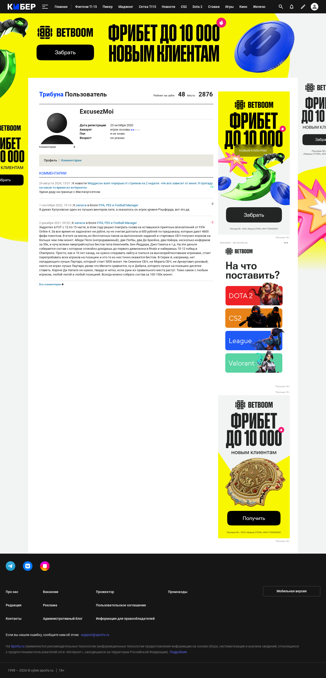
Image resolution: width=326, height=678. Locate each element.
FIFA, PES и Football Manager (118, 205)
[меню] (45, 7)
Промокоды (177, 592)
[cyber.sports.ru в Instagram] (46, 567)
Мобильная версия (292, 591)
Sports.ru (18, 646)
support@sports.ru (95, 635)
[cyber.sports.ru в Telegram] (11, 567)
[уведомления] (291, 6)
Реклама (50, 605)
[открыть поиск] (281, 6)
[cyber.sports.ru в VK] (28, 567)
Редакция (13, 605)
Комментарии (71, 160)
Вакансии (50, 592)
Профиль (50, 160)
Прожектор (105, 592)
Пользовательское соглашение (121, 605)
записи (81, 205)
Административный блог (63, 618)
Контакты (13, 618)
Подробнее (178, 652)
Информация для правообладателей (125, 618)
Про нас (12, 592)
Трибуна (51, 94)
